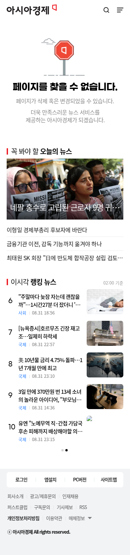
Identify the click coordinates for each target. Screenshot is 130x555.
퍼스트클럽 (17, 507)
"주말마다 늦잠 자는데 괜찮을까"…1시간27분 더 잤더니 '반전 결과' (49, 300)
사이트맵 (109, 479)
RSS (83, 507)
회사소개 (15, 496)
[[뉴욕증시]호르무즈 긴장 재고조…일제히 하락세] (105, 333)
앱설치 (50, 479)
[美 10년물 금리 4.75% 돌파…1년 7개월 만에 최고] (105, 364)
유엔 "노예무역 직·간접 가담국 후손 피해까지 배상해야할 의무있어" (50, 427)
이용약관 (54, 518)
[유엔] (105, 428)
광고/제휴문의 (43, 496)
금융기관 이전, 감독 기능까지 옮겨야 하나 (54, 244)
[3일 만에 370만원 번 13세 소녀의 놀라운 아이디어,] (105, 396)
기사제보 (65, 507)
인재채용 (70, 496)
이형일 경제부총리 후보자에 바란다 (47, 230)
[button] (62, 450)
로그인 (21, 479)
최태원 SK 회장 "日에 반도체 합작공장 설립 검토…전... (65, 258)
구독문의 (42, 507)
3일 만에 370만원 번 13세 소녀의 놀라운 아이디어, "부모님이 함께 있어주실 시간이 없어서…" (49, 395)
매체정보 (77, 518)
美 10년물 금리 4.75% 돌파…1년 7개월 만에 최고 (50, 364)
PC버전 (79, 479)
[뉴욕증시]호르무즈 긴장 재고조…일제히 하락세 (49, 332)
